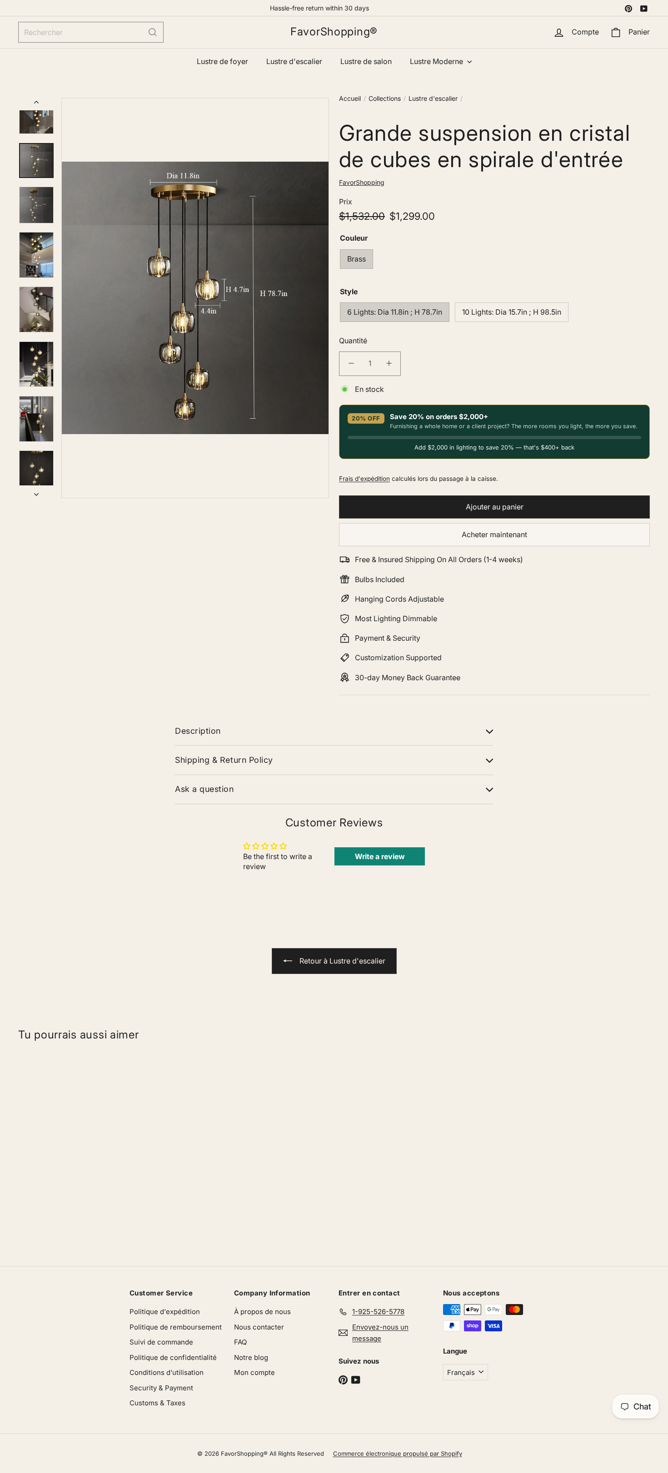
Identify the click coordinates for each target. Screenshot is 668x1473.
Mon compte (254, 1372)
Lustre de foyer (222, 61)
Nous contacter (259, 1327)
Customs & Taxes (157, 1403)
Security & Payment (161, 1388)
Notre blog (251, 1357)
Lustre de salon (366, 61)
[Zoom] (195, 298)
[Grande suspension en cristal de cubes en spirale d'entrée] (71, 1149)
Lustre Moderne (437, 61)
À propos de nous (262, 1311)
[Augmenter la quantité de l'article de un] (389, 363)
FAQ (240, 1342)
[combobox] (91, 32)
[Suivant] (36, 491)
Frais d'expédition (364, 478)
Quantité (353, 340)
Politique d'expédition (165, 1311)
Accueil (350, 98)
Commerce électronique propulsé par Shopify (397, 1453)
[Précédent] (36, 104)
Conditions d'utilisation (167, 1372)
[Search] (153, 32)
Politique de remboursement (176, 1327)
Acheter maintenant (494, 534)
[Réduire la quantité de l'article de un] (351, 363)
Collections (385, 98)
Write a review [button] (380, 856)
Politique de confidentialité (173, 1357)
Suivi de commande (161, 1342)
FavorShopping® (334, 31)
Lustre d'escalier (294, 61)
